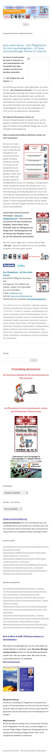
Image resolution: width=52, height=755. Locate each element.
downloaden (14, 314)
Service (25, 329)
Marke (18, 323)
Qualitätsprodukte (42, 326)
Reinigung (44, 308)
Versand (35, 335)
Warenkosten (11, 338)
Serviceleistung (34, 329)
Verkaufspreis (14, 335)
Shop (43, 329)
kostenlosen (23, 320)
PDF (28, 323)
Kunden (12, 323)
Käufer (16, 320)
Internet (27, 317)
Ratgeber (36, 308)
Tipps (10, 332)
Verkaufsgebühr (34, 332)
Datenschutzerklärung (11, 750)
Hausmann (28, 308)
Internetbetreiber (37, 317)
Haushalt (6, 308)
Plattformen (7, 326)
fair (42, 314)
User (25, 332)
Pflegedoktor (41, 323)
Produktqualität (28, 326)
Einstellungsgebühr (33, 314)
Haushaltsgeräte (17, 308)
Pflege (33, 323)
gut (45, 314)
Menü (26, 24)
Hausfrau (43, 305)
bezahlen (27, 311)
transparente (18, 332)
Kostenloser (33, 320)
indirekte (19, 317)
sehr (20, 329)
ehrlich (22, 314)
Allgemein (36, 305)
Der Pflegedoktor (38, 311)
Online (23, 323)
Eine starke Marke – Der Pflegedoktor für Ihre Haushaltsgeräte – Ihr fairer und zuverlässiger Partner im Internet (24, 48)
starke (5, 332)
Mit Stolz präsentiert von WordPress (33, 750)
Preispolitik (17, 326)
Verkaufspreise (25, 335)
